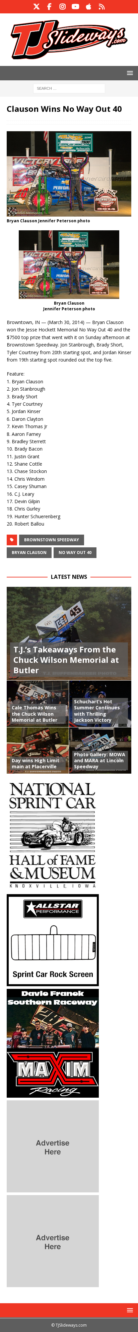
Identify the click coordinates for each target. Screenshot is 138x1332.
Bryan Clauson (29, 552)
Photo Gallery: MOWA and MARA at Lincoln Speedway (99, 760)
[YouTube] (75, 6)
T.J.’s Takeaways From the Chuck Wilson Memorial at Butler (66, 660)
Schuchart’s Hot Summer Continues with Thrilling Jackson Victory (97, 710)
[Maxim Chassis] (53, 1094)
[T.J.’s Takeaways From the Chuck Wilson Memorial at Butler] (69, 633)
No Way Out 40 (75, 552)
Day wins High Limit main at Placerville (35, 763)
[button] (128, 73)
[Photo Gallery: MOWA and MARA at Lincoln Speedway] (100, 750)
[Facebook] (49, 6)
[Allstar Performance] (53, 982)
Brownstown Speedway (51, 540)
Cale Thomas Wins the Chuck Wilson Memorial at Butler (34, 713)
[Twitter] (36, 6)
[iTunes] (88, 6)
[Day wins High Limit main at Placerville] (38, 750)
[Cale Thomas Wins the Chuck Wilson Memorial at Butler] (38, 703)
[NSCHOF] (53, 887)
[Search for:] (69, 88)
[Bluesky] (102, 6)
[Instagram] (62, 6)
